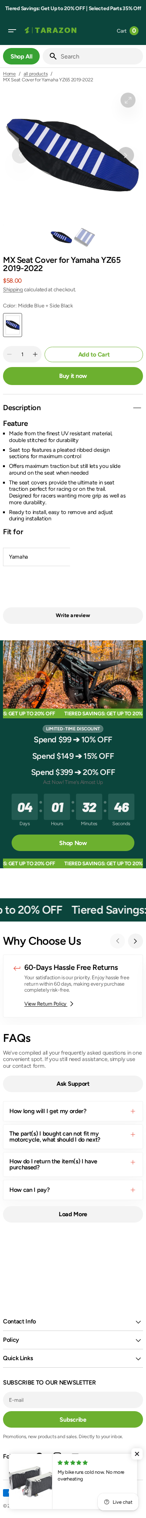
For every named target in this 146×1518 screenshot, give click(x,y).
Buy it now (73, 375)
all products (36, 73)
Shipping (13, 289)
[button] (12, 31)
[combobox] (100, 56)
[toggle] (137, 408)
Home (9, 73)
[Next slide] (135, 941)
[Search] (50, 56)
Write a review (73, 615)
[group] (61, 237)
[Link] (73, 986)
